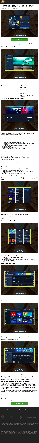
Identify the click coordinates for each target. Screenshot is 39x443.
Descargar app (22, 409)
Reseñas (26, 409)
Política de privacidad (10, 410)
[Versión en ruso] (30, 5)
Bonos (15, 409)
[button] (37, 1)
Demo (18, 409)
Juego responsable (32, 409)
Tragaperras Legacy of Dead (5, 8)
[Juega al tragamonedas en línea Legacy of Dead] (3, 2)
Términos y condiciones (24, 410)
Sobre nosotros (17, 410)
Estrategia (12, 409)
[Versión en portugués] (35, 5)
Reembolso (31, 410)
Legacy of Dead (6, 409)
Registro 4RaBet (19, 39)
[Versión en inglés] (27, 5)
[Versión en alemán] (33, 5)
